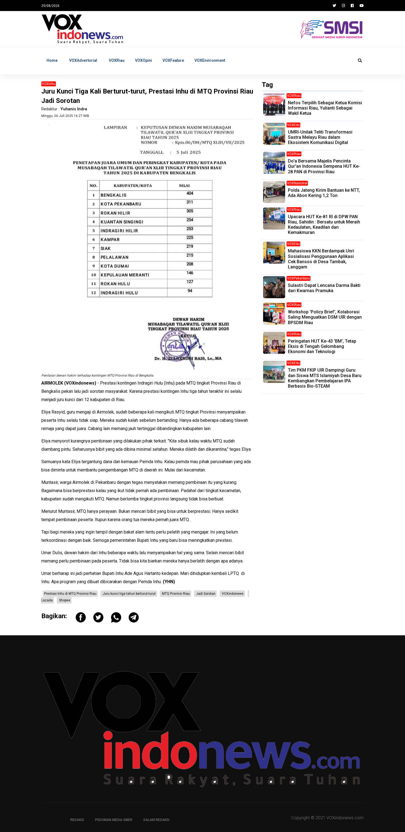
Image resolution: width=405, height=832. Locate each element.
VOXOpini (143, 60)
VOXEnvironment (210, 60)
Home (52, 60)
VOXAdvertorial (83, 60)
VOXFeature (173, 60)
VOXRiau (117, 60)
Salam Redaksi (156, 820)
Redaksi (77, 820)
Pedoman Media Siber (113, 820)
